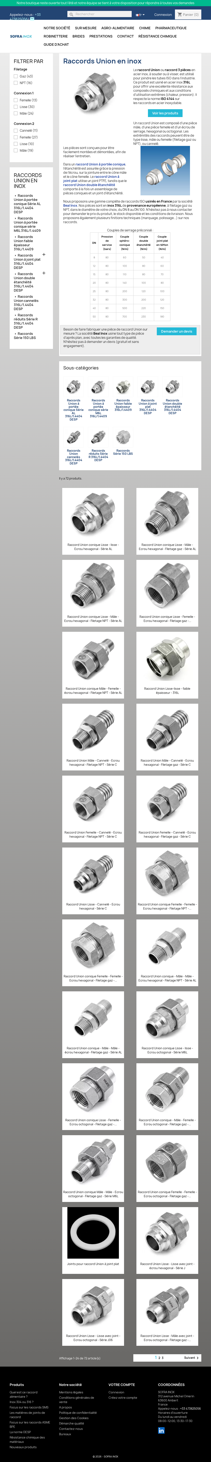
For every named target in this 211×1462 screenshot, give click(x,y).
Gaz (26, 76)
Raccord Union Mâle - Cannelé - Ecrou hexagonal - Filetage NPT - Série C (93, 763)
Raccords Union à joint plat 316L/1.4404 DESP (27, 261)
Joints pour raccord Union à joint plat (93, 1264)
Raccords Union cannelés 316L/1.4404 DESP (26, 302)
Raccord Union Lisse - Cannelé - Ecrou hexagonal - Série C (93, 906)
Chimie (145, 28)
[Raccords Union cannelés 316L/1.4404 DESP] (73, 437)
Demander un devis (176, 331)
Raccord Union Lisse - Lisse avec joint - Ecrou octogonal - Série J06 (93, 1338)
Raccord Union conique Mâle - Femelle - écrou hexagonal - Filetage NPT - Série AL (93, 691)
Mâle (27, 113)
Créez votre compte (123, 1398)
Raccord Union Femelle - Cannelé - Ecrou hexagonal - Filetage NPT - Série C (93, 834)
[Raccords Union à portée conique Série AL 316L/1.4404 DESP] (73, 386)
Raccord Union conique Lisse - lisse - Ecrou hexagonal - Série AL (93, 547)
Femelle (29, 100)
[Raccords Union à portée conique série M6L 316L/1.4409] (98, 386)
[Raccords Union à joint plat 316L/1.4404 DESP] (147, 386)
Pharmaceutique (171, 28)
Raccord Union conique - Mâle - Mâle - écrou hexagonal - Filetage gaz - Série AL (93, 1050)
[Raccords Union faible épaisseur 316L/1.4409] (123, 386)
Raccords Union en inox (28, 181)
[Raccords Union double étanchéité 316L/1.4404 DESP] (172, 386)
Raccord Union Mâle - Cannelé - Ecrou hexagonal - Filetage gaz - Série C (167, 763)
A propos (65, 1407)
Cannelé (29, 131)
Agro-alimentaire (117, 28)
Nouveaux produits (23, 1447)
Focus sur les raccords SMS (29, 1407)
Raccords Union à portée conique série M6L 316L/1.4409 (27, 224)
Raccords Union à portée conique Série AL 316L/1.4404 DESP (27, 203)
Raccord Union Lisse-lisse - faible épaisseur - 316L (167, 691)
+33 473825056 (25, 16)
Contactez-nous (71, 1429)
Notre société (57, 28)
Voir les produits (165, 113)
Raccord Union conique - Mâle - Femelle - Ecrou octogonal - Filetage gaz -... (167, 1122)
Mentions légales (71, 1392)
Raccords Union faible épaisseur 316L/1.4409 (23, 242)
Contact (125, 36)
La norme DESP (20, 1432)
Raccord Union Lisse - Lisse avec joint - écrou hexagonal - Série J (167, 1266)
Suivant (192, 1357)
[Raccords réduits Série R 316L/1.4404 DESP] (98, 437)
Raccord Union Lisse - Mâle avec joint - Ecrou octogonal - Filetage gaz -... (167, 1338)
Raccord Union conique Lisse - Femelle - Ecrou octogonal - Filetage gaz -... (93, 1122)
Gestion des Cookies (74, 1418)
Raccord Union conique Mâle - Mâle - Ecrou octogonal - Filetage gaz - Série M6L (93, 1194)
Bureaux (65, 1434)
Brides (79, 36)
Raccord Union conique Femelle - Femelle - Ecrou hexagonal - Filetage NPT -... (167, 906)
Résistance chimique (157, 36)
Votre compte (122, 1384)
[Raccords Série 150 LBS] (123, 437)
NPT (26, 83)
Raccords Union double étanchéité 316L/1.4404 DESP (24, 282)
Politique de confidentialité (78, 1413)
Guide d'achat (56, 44)
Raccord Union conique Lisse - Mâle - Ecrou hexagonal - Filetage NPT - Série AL (93, 619)
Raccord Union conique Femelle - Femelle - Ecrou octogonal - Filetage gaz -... (167, 1194)
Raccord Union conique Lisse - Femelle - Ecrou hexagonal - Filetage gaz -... (167, 619)
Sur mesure (86, 28)
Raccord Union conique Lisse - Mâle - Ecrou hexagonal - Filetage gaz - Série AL (167, 547)
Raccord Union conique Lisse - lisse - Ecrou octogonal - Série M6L (167, 1050)
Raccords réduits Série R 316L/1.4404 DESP (26, 321)
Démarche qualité (71, 1423)
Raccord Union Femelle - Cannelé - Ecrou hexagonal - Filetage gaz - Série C (167, 834)
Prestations (101, 36)
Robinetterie (56, 36)
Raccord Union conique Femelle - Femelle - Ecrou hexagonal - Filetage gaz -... (93, 978)
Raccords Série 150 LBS (25, 335)
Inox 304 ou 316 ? (22, 1402)
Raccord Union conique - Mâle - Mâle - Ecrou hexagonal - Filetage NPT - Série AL (167, 978)
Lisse (27, 107)
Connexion (163, 14)
